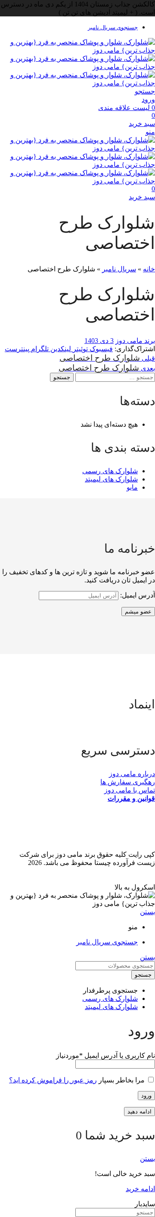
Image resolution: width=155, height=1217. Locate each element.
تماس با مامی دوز (129, 790)
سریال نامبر (119, 269)
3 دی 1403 (99, 340)
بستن (147, 911)
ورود (146, 1095)
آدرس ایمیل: (136, 595)
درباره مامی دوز (132, 773)
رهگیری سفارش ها (127, 782)
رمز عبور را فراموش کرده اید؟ (53, 1080)
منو (150, 131)
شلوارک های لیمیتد (111, 479)
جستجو (61, 377)
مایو (132, 487)
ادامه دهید (139, 1111)
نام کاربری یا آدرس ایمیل (105, 1055)
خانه (149, 269)
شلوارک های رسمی (110, 471)
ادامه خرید (140, 1188)
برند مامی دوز (135, 340)
